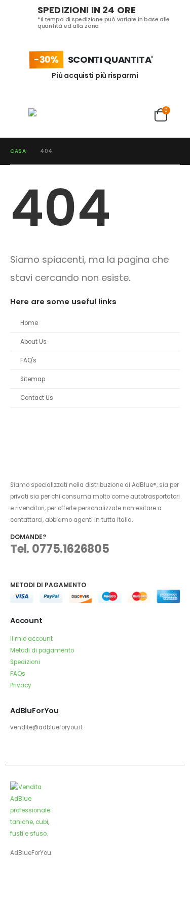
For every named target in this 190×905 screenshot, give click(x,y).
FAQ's (28, 360)
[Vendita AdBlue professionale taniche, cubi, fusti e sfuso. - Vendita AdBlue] (48, 115)
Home (29, 323)
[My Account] (140, 114)
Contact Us (36, 398)
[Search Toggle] (83, 114)
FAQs (17, 674)
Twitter (37, 880)
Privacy (20, 685)
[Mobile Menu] (19, 115)
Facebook (18, 880)
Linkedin (56, 880)
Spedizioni (25, 662)
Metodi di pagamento (42, 650)
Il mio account (31, 639)
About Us (33, 342)
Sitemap (32, 379)
